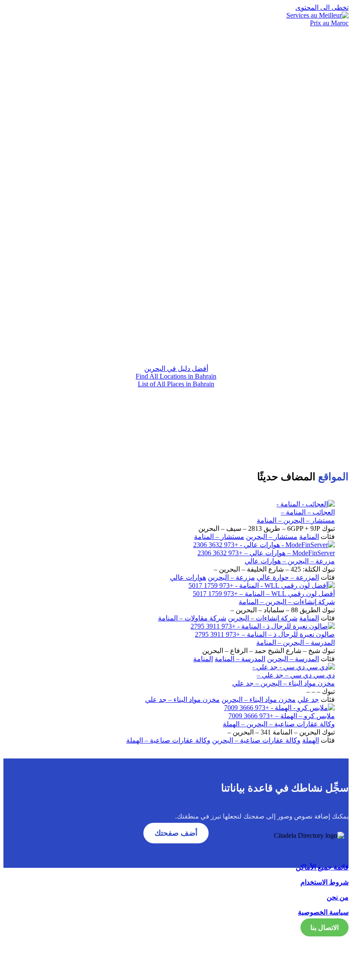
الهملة (310, 740)
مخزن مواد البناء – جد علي (182, 699)
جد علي (308, 699)
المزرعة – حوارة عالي (288, 577)
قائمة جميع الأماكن (322, 867)
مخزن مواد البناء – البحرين (259, 699)
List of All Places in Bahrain (176, 384)
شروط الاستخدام (324, 882)
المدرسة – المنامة (240, 658)
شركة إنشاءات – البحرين (262, 618)
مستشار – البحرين (271, 536)
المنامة (309, 536)
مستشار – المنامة (219, 536)
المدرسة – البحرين (293, 658)
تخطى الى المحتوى (322, 7)
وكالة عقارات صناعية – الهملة (168, 740)
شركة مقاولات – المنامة (192, 618)
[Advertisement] (176, 282)
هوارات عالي (188, 577)
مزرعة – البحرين (231, 577)
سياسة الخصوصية (323, 912)
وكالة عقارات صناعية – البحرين (256, 740)
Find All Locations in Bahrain (176, 376)
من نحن (338, 897)
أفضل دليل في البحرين (176, 368)
